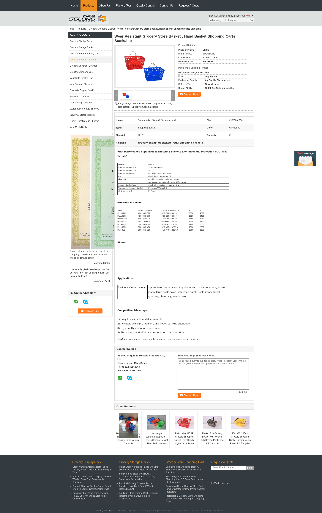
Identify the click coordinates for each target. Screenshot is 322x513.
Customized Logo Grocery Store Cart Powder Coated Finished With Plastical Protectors (185, 489)
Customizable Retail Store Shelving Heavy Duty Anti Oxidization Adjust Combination (90, 496)
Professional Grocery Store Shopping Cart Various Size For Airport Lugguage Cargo (185, 499)
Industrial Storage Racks (82, 115)
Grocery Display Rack (81, 41)
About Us (105, 5)
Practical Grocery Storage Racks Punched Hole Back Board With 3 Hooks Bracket (136, 486)
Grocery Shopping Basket (102, 29)
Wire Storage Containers (82, 102)
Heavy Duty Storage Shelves (84, 121)
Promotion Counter (79, 96)
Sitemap (225, 483)
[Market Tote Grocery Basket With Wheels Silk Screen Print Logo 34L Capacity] (212, 422)
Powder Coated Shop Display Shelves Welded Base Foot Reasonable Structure (91, 479)
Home (74, 5)
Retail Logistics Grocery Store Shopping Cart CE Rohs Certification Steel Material (184, 479)
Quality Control (145, 5)
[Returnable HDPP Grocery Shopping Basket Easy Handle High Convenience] (184, 422)
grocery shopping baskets (137, 339)
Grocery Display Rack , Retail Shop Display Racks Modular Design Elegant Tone (92, 470)
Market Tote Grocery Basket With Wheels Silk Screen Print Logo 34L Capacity (212, 438)
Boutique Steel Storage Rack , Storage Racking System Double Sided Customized (138, 496)
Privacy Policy (103, 510)
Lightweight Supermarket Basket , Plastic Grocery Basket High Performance (156, 438)
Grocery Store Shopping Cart (84, 53)
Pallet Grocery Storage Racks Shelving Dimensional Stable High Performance (138, 468)
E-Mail (215, 483)
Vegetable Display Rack (82, 78)
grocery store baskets (187, 339)
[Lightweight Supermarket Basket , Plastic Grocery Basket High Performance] (156, 422)
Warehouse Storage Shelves (84, 108)
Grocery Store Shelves (81, 72)
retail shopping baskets (163, 339)
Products (88, 5)
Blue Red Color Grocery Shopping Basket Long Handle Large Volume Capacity (128, 438)
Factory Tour (123, 5)
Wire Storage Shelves (81, 84)
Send (249, 467)
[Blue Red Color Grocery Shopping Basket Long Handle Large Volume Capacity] (128, 425)
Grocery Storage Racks (81, 47)
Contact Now (191, 94)
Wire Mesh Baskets (79, 127)
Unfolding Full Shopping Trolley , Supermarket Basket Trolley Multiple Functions (184, 470)
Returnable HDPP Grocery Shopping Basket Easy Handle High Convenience (184, 438)
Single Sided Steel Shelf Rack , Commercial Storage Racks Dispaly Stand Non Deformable (137, 476)
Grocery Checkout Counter (83, 66)
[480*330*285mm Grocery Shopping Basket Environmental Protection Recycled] (240, 422)
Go (251, 20)
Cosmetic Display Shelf (81, 90)
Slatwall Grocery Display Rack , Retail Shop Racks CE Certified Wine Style (91, 487)
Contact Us (166, 5)
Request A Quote (189, 5)
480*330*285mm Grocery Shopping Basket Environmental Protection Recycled (240, 438)
